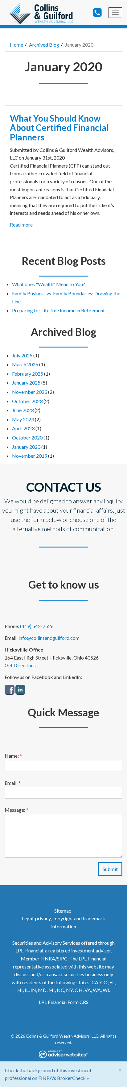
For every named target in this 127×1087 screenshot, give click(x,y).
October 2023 (27, 401)
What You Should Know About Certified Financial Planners (59, 128)
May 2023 (23, 419)
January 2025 (26, 382)
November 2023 (29, 392)
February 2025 (27, 374)
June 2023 (23, 410)
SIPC (62, 958)
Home (16, 45)
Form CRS (78, 1002)
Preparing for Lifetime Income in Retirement (58, 310)
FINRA (47, 958)
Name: (13, 756)
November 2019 (29, 456)
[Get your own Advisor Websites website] (63, 1053)
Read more (21, 224)
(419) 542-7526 (37, 626)
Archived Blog (44, 45)
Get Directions (20, 665)
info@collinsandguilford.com (49, 638)
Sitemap (63, 911)
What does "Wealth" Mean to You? (48, 284)
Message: (16, 810)
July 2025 (22, 355)
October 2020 (27, 437)
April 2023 (23, 428)
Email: (13, 783)
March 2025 (25, 364)
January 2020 (26, 447)
